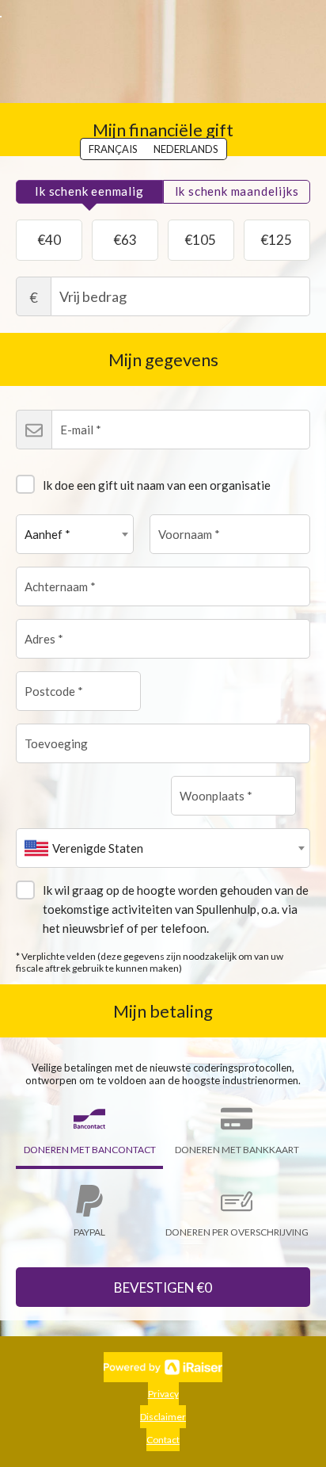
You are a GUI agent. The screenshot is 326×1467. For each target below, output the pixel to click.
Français (113, 149)
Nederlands (186, 149)
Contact (163, 1440)
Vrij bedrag (33, 297)
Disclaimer (163, 1417)
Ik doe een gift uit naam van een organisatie (157, 485)
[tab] (89, 192)
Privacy (163, 1394)
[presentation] (89, 192)
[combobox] (75, 534)
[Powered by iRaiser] (163, 1367)
